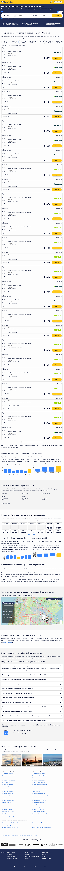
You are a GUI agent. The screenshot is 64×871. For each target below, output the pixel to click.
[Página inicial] (7, 2)
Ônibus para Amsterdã (32, 835)
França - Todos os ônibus (13, 835)
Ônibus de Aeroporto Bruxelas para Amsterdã (41, 822)
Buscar (57, 58)
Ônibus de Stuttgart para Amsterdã (39, 813)
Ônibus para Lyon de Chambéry (8, 780)
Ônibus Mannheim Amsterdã (38, 798)
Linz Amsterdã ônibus (36, 791)
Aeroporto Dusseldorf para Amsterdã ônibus (41, 827)
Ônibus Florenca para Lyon (7, 784)
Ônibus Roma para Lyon (7, 813)
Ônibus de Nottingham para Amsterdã (40, 807)
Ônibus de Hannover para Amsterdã (39, 784)
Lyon (50, 599)
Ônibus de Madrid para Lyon (8, 795)
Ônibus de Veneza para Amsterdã (39, 816)
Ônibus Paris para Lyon (7, 809)
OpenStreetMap (55, 624)
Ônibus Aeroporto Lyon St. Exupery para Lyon (12, 825)
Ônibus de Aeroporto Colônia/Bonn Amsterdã (41, 825)
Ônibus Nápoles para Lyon (7, 804)
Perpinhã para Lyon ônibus (8, 811)
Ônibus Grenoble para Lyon (8, 789)
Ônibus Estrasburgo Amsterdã (38, 811)
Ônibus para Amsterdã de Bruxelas (39, 775)
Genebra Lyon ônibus (6, 786)
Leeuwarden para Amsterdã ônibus (39, 789)
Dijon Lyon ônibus (6, 782)
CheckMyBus (4, 835)
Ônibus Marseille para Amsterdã (39, 800)
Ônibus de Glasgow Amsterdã (38, 782)
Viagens (27, 858)
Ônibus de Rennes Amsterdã (38, 809)
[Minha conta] (51, 2)
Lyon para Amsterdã (7, 642)
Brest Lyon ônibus (6, 777)
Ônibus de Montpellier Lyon (8, 800)
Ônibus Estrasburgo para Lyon (8, 816)
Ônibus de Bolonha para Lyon (8, 775)
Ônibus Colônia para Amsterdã (38, 780)
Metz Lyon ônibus (6, 798)
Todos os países (46, 858)
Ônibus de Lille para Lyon (7, 791)
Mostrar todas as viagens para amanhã (32, 442)
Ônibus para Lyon (22, 835)
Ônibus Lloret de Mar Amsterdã (38, 793)
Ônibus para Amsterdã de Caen (38, 777)
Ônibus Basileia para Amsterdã (38, 773)
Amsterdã (58, 599)
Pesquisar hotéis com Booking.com (9, 18)
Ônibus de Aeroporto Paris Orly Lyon (10, 827)
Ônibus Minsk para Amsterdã (38, 802)
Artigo (44, 856)
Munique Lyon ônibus (6, 802)
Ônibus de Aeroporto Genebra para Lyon (10, 822)
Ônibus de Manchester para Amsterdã (40, 795)
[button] (43, 618)
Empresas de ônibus (12, 858)
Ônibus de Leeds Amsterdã (37, 786)
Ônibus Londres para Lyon (7, 793)
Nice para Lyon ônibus (7, 807)
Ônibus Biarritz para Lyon (7, 773)
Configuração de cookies (32, 856)
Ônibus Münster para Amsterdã (38, 804)
